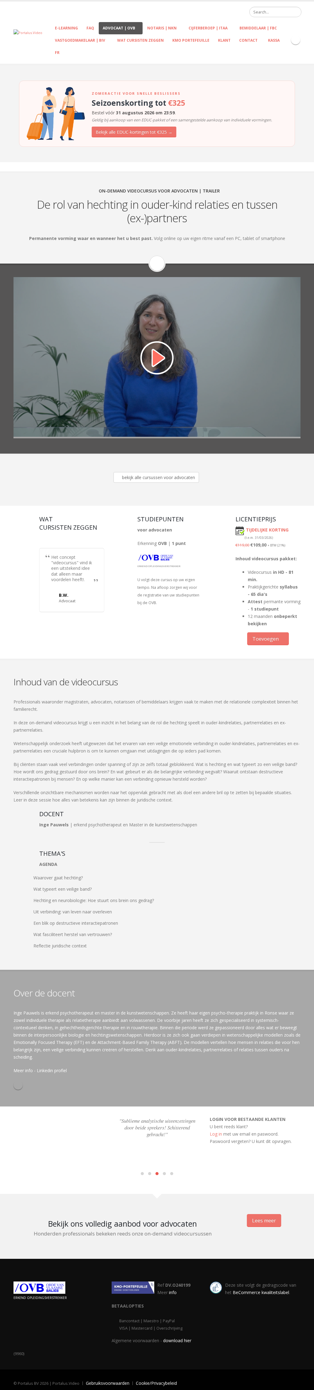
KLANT (224, 40)
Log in (216, 1134)
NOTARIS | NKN (162, 28)
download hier (177, 1340)
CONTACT (248, 40)
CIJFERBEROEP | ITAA (208, 28)
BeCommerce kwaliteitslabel (261, 1292)
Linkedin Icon (295, 39)
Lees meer (264, 1220)
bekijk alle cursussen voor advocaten (158, 477)
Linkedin (18, 1085)
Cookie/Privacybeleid (156, 1383)
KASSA (273, 40)
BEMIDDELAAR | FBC (258, 28)
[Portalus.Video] (27, 32)
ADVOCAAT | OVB (119, 28)
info (173, 1292)
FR (57, 52)
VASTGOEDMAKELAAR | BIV (80, 40)
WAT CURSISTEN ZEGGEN (140, 40)
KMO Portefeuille (190, 40)
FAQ (90, 28)
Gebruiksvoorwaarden (107, 1383)
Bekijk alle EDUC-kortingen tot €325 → (134, 132)
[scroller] (303, 1382)
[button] (142, 1174)
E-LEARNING (66, 28)
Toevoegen (266, 638)
